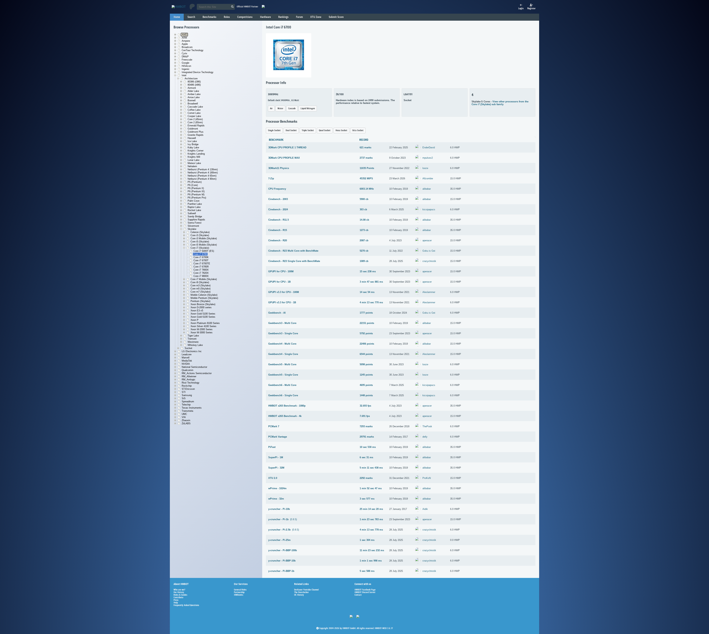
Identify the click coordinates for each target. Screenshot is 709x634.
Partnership (239, 592)
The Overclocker (301, 592)
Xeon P (194, 320)
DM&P (185, 56)
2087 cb (364, 240)
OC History (299, 595)
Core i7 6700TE (201, 263)
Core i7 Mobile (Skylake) (204, 279)
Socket (188, 348)
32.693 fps (365, 405)
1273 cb (364, 230)
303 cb (363, 209)
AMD (184, 34)
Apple (185, 44)
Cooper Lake (194, 116)
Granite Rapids (195, 135)
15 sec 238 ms (368, 271)
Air (271, 108)
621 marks (365, 147)
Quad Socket (324, 130)
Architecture (191, 78)
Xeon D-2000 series (201, 307)
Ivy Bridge (193, 144)
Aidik (425, 509)
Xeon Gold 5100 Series (203, 313)
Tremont (192, 338)
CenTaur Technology (192, 50)
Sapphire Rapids (196, 219)
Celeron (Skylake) (200, 232)
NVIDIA (186, 363)
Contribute (178, 597)
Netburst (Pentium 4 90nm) (202, 178)
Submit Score (336, 17)
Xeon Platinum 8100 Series (205, 323)
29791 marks (367, 436)
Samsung (187, 395)
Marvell (185, 357)
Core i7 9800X (201, 276)
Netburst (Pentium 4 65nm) (202, 175)
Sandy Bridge (195, 216)
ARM (184, 37)
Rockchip (187, 385)
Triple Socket (308, 130)
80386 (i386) (194, 81)
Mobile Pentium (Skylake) (204, 298)
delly (424, 436)
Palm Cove (193, 200)
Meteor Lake (194, 163)
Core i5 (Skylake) (200, 241)
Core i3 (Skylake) (200, 235)
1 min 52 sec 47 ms (371, 488)
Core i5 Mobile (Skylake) (204, 244)
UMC (184, 414)
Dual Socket (291, 130)
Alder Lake (193, 91)
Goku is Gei (428, 250)
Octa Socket (358, 130)
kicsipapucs (428, 209)
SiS (184, 398)
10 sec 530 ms (368, 447)
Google (185, 62)
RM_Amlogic (188, 379)
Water (280, 108)
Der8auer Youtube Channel (306, 590)
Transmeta (187, 411)
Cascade (292, 108)
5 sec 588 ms (367, 571)
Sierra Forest (194, 222)
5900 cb (364, 199)
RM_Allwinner (189, 376)
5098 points (366, 364)
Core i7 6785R (201, 266)
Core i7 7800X (201, 269)
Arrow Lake (194, 97)
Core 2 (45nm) (195, 119)
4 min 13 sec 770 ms (371, 302)
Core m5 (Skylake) (200, 288)
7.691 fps (365, 416)
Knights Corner (195, 150)
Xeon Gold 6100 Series (203, 316)
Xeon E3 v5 (197, 310)
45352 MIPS (366, 178)
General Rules (240, 590)
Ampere (186, 40)
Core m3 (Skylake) (200, 285)
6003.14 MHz (367, 188)
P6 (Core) (193, 185)
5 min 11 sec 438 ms (371, 467)
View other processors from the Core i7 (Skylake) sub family (500, 103)
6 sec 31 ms (366, 457)
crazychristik (429, 261)
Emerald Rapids (196, 125)
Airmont (192, 88)
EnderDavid (428, 147)
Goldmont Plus (195, 131)
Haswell (192, 138)
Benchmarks (209, 17)
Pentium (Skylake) (200, 301)
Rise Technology (190, 382)
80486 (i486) (194, 84)
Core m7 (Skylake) (200, 291)
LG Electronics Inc (192, 351)
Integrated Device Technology (197, 72)
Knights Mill (194, 157)
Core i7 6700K (201, 257)
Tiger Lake (193, 335)
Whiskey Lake (195, 345)
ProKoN (426, 478)
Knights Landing (196, 153)
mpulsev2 (427, 157)
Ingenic (185, 69)
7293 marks (366, 426)
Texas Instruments (192, 407)
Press (176, 600)
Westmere (193, 342)
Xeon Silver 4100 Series (203, 326)
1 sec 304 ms (367, 540)
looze (425, 168)
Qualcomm (187, 370)
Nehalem (192, 166)
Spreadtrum (188, 401)
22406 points (367, 343)
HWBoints (238, 595)
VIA (184, 417)
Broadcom (187, 47)
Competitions (245, 17)
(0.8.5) (282, 519)
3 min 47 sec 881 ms (371, 281)
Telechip (186, 404)
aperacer (427, 240)
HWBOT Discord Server (364, 592)
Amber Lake (194, 94)
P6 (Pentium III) (196, 191)
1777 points (366, 312)
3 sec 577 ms (367, 498)
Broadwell (193, 103)
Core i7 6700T (200, 260)
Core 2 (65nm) (195, 122)
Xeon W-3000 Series (202, 332)
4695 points (366, 385)
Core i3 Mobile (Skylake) (204, 238)
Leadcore (186, 354)
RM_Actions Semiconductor (197, 373)
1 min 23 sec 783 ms (371, 519)
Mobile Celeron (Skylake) (204, 294)
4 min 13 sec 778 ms (371, 529)
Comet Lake (194, 113)
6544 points (366, 354)
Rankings (283, 17)
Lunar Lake (193, 160)
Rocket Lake (194, 210)
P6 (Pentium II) (196, 188)
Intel (184, 75)
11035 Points (367, 168)
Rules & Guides (180, 595)
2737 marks (366, 157)
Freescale (187, 59)
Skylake (192, 229)
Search (191, 17)
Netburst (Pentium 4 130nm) (203, 169)
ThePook (427, 426)
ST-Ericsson (188, 389)
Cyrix (184, 53)
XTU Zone (315, 17)
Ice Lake (192, 141)
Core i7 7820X (201, 273)
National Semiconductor (194, 367)
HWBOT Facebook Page (365, 590)
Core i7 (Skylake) (200, 247)
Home (177, 17)
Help (176, 603)
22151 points (367, 323)
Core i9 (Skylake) (200, 282)
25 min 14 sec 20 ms (371, 509)
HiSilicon (186, 66)
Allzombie (427, 178)
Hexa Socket (341, 130)
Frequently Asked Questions (186, 605)
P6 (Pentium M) (196, 194)
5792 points (366, 333)
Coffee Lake (194, 109)
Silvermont (193, 225)
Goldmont (193, 128)
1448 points (366, 395)
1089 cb (364, 261)
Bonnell (192, 100)
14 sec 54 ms (367, 292)
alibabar (426, 188)
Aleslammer (428, 292)
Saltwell (192, 213)
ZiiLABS (186, 423)
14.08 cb (364, 219)
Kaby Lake (193, 147)
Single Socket (274, 130)
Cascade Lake (195, 106)
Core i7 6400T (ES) (203, 251)
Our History (179, 592)
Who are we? (179, 590)
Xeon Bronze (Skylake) (203, 304)
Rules (227, 17)
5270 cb (364, 250)
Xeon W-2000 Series (202, 329)
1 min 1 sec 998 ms (371, 560)
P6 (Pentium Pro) (197, 197)
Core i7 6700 (200, 254)
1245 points (366, 374)
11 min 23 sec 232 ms (372, 550)
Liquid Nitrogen (308, 108)
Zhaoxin (186, 420)
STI (184, 392)
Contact (358, 595)
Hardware (265, 17)
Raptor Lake (194, 207)
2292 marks (366, 478)
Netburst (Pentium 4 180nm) (203, 172)
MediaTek (187, 360)
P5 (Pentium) (195, 182)
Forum (299, 17)
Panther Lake (195, 204)
